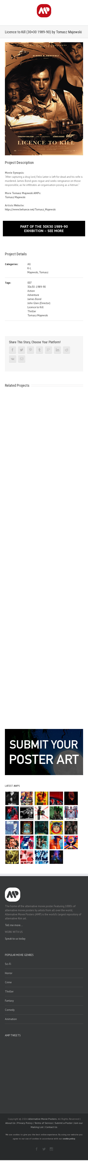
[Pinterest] (30, 349)
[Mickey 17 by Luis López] (56, 827)
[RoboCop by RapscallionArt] (27, 842)
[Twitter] (21, 349)
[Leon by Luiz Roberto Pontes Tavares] (41, 813)
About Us (10, 1122)
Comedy (10, 1010)
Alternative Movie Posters (42, 1118)
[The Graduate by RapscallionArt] (41, 842)
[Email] (21, 358)
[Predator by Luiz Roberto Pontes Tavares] (56, 813)
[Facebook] (12, 349)
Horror (8, 973)
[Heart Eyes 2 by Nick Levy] (12, 813)
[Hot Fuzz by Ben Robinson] (41, 857)
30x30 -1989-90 (36, 287)
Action (31, 291)
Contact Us (51, 1127)
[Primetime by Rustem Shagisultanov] (12, 827)
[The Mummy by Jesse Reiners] (12, 857)
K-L (29, 268)
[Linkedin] (57, 349)
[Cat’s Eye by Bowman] (27, 827)
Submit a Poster (63, 1122)
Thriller (31, 311)
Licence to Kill (35, 307)
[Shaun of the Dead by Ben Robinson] (27, 857)
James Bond (34, 299)
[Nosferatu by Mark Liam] (12, 798)
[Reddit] (66, 349)
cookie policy (69, 1138)
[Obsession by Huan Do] (56, 798)
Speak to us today (15, 938)
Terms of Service (43, 1122)
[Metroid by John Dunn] (56, 857)
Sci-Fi (8, 964)
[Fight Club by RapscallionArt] (12, 842)
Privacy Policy (25, 1122)
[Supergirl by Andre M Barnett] (71, 798)
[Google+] (48, 349)
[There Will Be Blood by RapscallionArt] (56, 842)
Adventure (33, 295)
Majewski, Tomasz (37, 272)
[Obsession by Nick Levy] (41, 798)
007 (29, 282)
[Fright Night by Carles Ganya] (27, 813)
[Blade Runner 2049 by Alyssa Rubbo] (41, 827)
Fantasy (9, 1000)
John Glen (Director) (38, 303)
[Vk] (12, 358)
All (29, 264)
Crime (8, 982)
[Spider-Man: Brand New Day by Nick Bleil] (71, 813)
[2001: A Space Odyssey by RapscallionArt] (71, 842)
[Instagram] (51, 1149)
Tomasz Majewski (15, 197)
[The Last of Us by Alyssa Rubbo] (71, 827)
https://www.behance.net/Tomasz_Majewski (30, 209)
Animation (11, 1019)
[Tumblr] (39, 349)
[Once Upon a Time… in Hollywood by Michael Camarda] (27, 798)
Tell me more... (14, 925)
